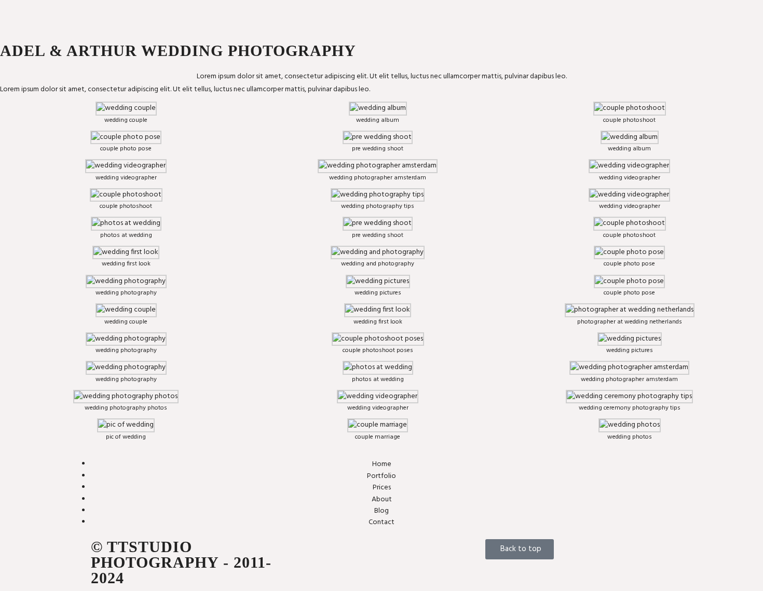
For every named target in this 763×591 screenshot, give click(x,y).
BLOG (516, 16)
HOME (396, 16)
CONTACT (542, 16)
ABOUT (495, 16)
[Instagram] (329, 552)
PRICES (463, 12)
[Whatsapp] (356, 552)
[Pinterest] (384, 552)
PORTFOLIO (426, 12)
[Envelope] (301, 552)
